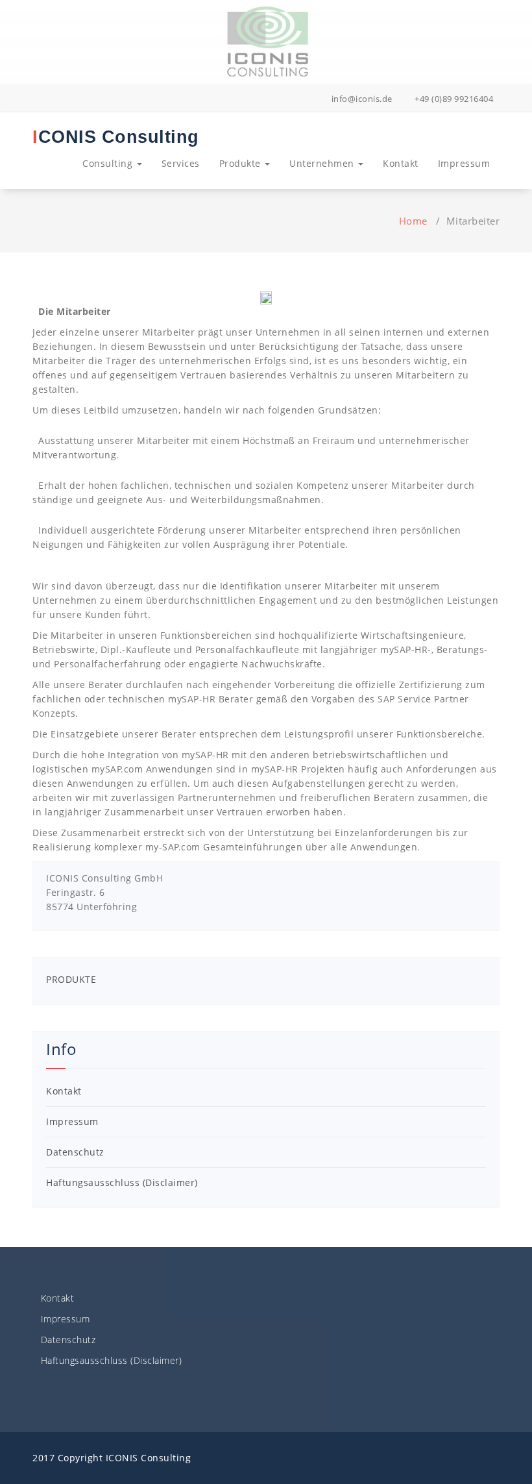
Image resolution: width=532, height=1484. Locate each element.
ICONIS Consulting (115, 137)
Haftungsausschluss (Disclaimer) (122, 1182)
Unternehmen (323, 163)
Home (413, 220)
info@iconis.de (361, 99)
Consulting (109, 163)
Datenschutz (75, 1152)
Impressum (464, 163)
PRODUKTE (71, 979)
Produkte (241, 163)
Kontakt (400, 163)
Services (181, 163)
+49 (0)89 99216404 (453, 99)
